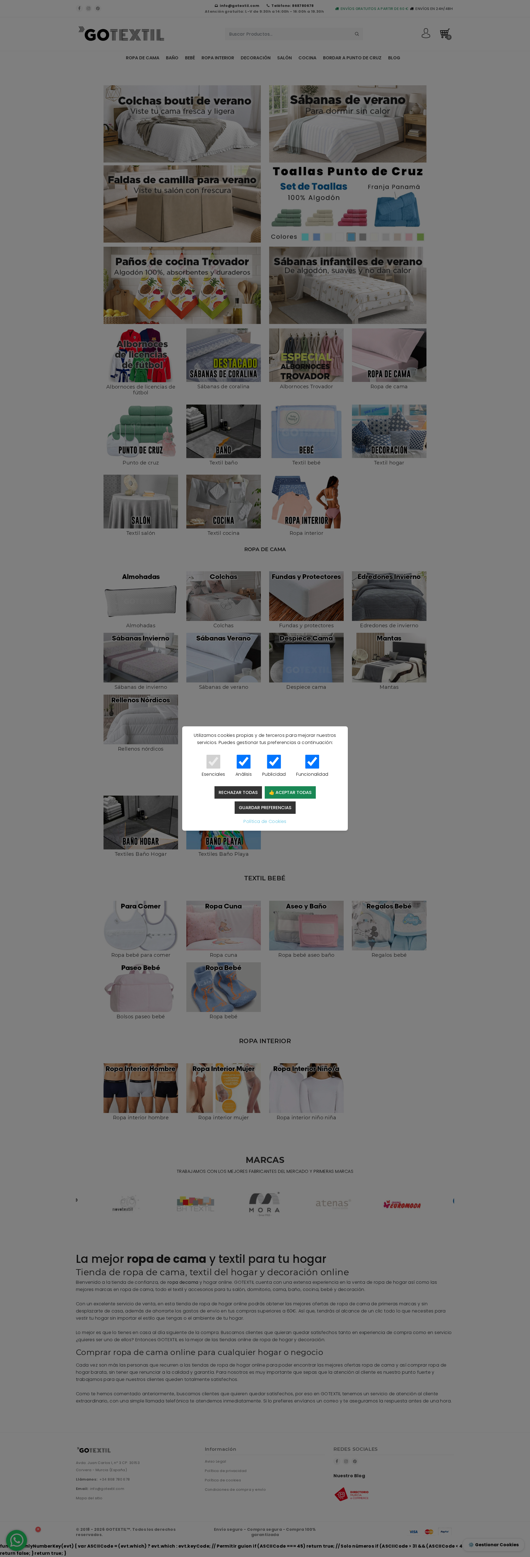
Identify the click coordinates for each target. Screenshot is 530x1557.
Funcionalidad (312, 774)
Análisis (243, 774)
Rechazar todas (238, 792)
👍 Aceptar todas (290, 792)
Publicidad (274, 774)
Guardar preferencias (265, 807)
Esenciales (213, 774)
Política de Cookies (265, 821)
